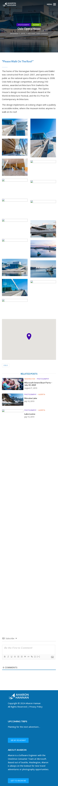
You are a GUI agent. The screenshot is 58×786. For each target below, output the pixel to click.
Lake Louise (29, 414)
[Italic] (8, 656)
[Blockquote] (25, 656)
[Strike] (14, 656)
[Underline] (11, 656)
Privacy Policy (36, 706)
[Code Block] (28, 656)
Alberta (41, 394)
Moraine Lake (30, 398)
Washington (29, 379)
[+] (38, 656)
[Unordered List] (21, 656)
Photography (23, 25)
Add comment (42, 33)
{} (35, 656)
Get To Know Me (18, 780)
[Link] (31, 656)
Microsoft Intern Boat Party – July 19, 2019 (38, 383)
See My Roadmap (18, 740)
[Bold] (4, 656)
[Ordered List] (18, 656)
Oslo (6, 365)
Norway (36, 25)
